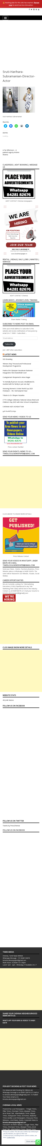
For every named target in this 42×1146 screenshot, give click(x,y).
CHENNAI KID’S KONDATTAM (13, 407)
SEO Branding (7, 359)
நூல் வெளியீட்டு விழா (9, 411)
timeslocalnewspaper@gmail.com (14, 960)
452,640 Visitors (8, 700)
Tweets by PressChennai (11, 826)
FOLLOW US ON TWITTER (13, 821)
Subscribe (9, 344)
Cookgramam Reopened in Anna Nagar (16, 377)
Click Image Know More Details (17, 647)
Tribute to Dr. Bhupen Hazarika (13, 395)
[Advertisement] (21, 45)
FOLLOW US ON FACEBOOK (14, 706)
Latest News (10, 354)
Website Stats (9, 695)
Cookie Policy (11, 1137)
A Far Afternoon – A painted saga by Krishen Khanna (11, 152)
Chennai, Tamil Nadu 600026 (13, 956)
